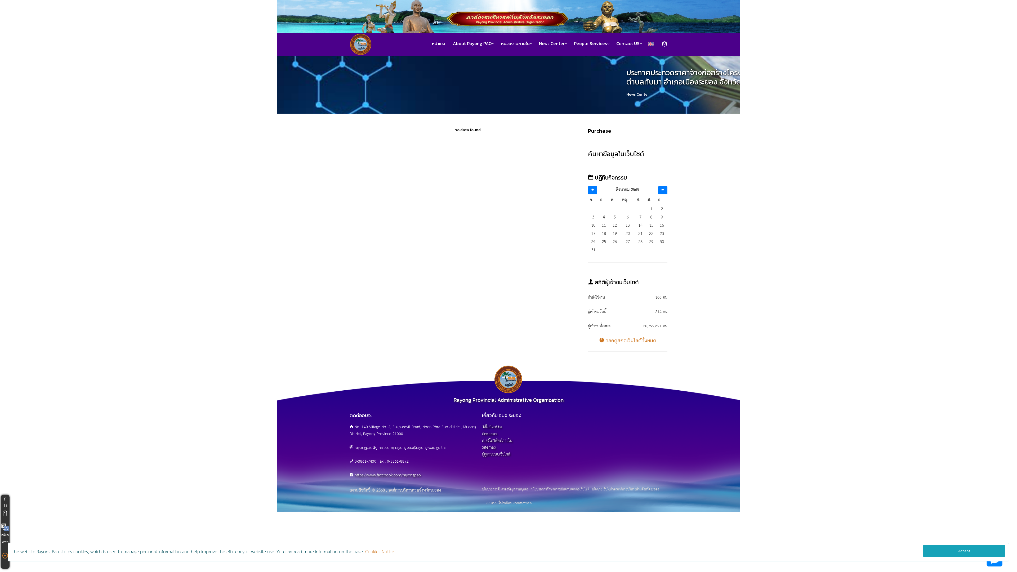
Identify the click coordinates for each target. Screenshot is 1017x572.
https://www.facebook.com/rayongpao (388, 475)
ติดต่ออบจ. (490, 433)
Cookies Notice (379, 552)
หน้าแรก (439, 43)
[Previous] (592, 190)
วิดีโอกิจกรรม (492, 427)
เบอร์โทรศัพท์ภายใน (497, 440)
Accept (964, 551)
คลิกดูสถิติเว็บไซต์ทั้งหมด (630, 340)
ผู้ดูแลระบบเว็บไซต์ (496, 454)
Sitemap (489, 447)
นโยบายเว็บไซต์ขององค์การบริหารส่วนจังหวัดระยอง (625, 490)
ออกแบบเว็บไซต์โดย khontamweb (509, 503)
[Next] (662, 190)
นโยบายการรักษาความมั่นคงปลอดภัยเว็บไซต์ (560, 490)
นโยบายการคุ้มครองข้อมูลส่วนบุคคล (505, 490)
